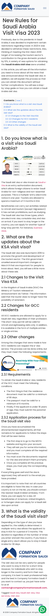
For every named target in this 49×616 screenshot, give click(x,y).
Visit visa (15, 595)
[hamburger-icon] (45, 8)
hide (18, 100)
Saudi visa (14, 592)
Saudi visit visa (27, 592)
